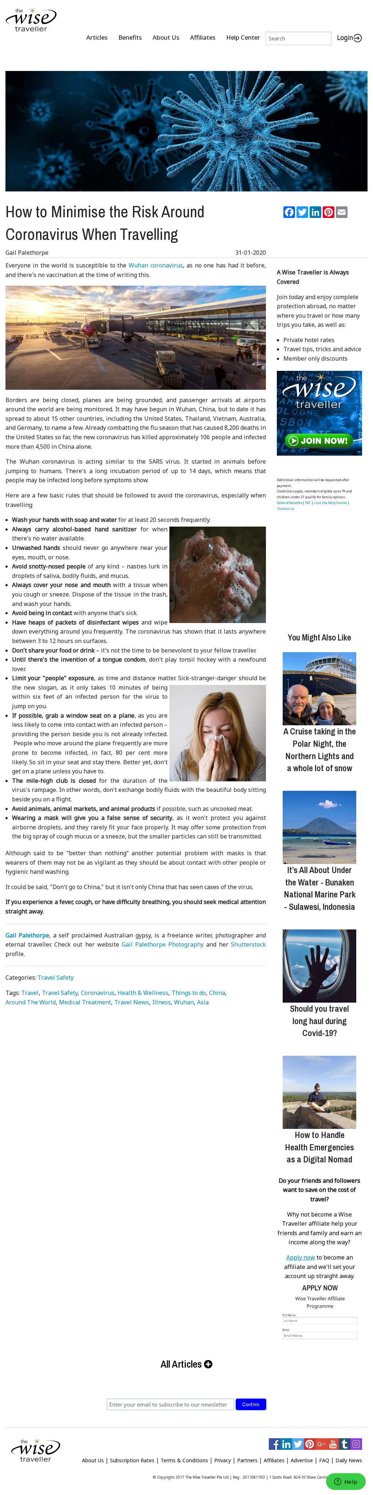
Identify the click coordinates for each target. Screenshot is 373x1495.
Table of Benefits (289, 502)
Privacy (222, 1460)
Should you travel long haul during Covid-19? (319, 1021)
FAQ (324, 1460)
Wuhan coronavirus (156, 265)
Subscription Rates (132, 1460)
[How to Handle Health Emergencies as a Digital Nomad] (319, 1092)
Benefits (130, 37)
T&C (308, 502)
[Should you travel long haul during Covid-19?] (319, 966)
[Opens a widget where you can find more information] (346, 1482)
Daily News (348, 1460)
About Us (166, 37)
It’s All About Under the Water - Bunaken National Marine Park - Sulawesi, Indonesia (320, 888)
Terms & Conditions (184, 1460)
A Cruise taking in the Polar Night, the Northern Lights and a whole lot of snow (319, 749)
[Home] (31, 19)
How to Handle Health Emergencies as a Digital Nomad (319, 1147)
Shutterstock (248, 944)
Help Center (243, 37)
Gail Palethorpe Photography (163, 944)
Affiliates (202, 37)
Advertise (302, 1460)
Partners (247, 1460)
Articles (96, 37)
